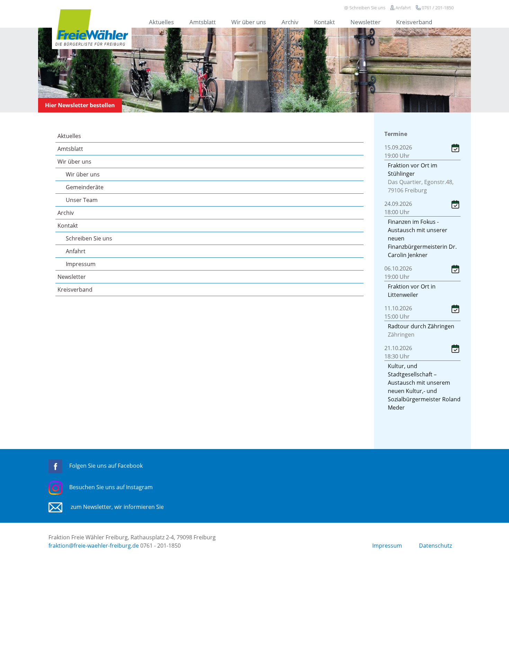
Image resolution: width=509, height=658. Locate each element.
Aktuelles (161, 22)
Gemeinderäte (85, 187)
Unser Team (82, 200)
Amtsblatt (202, 22)
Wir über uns (248, 22)
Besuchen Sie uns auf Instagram (111, 487)
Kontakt (324, 22)
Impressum (81, 264)
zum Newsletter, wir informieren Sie (116, 507)
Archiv (290, 22)
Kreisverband (414, 22)
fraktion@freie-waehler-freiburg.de (93, 545)
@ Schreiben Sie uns (364, 7)
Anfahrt (402, 7)
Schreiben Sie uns (89, 238)
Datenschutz (435, 545)
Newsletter (365, 22)
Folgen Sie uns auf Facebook (106, 465)
